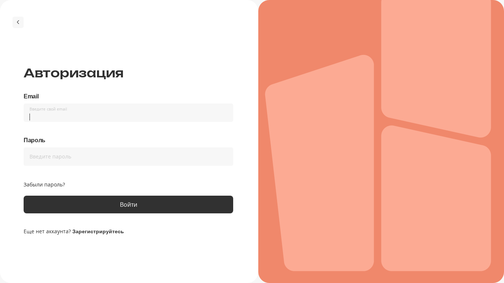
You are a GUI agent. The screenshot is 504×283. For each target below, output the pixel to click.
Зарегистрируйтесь (98, 231)
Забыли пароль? (44, 184)
